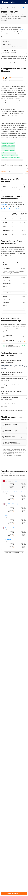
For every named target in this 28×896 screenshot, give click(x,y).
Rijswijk (3, 209)
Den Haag (22, 207)
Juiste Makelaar (17, 455)
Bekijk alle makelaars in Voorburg (13, 552)
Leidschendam (10, 209)
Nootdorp (18, 209)
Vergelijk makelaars (12, 893)
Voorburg (20, 29)
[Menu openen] (25, 2)
